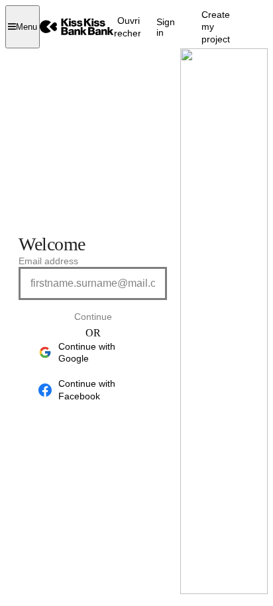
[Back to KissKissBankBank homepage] (77, 27)
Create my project (215, 26)
